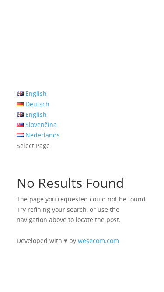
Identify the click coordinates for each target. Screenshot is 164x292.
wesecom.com (98, 240)
